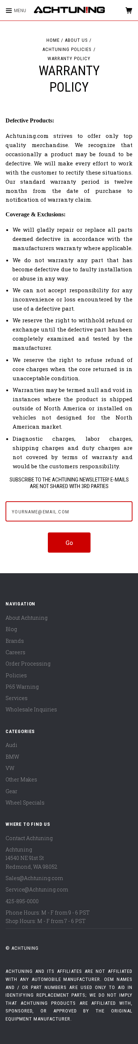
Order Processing (28, 663)
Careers (15, 652)
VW (10, 768)
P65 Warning (22, 686)
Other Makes (21, 779)
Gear (11, 791)
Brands (15, 640)
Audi (11, 744)
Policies (16, 675)
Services (17, 698)
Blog (11, 629)
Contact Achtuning (29, 838)
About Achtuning (26, 617)
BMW (12, 756)
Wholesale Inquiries (31, 709)
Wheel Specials (25, 802)
